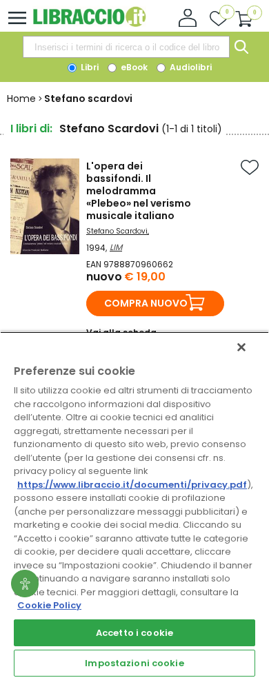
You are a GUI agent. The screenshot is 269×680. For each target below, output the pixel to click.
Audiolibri (190, 67)
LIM (116, 247)
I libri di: (31, 128)
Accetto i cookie (134, 632)
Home (21, 98)
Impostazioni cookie (134, 663)
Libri (89, 67)
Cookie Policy (49, 605)
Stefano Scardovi (117, 231)
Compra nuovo (146, 303)
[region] (134, 505)
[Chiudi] (241, 347)
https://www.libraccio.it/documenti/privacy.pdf (132, 484)
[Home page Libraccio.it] (89, 24)
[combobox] (126, 47)
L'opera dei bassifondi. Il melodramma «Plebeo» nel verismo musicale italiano (138, 191)
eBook (133, 67)
